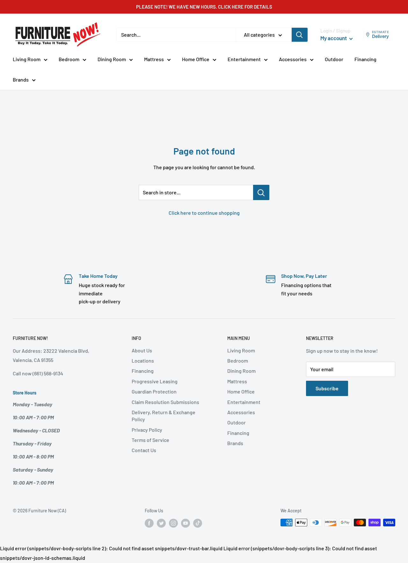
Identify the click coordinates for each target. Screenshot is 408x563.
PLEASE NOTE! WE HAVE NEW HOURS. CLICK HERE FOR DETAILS (204, 7)
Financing (365, 59)
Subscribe (327, 388)
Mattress (154, 59)
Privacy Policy (147, 430)
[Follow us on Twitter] (161, 523)
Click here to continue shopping (204, 213)
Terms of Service (150, 440)
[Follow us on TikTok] (197, 523)
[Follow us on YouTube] (185, 523)
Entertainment (244, 59)
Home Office (195, 59)
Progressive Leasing (155, 381)
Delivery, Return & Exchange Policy (163, 415)
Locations (143, 360)
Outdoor (334, 59)
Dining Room (112, 59)
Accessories (293, 59)
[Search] (300, 35)
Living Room (26, 59)
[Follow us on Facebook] (149, 523)
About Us (142, 350)
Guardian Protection (154, 391)
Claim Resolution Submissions (165, 402)
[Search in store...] (261, 192)
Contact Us (144, 450)
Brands (21, 79)
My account (334, 38)
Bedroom (69, 59)
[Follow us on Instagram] (173, 523)
